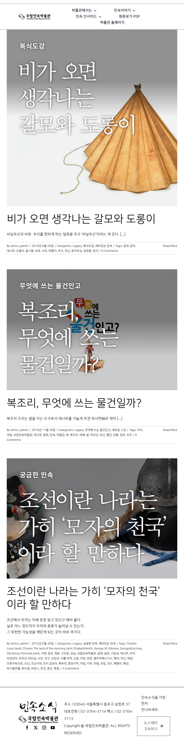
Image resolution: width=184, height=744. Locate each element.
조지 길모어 (50, 663)
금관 (107, 653)
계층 (57, 653)
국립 (9, 435)
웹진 (109, 435)
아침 (82, 658)
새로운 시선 (119, 430)
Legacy (77, 245)
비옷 (37, 250)
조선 (27, 663)
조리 (129, 435)
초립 (103, 663)
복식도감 (88, 245)
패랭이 (118, 663)
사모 (40, 658)
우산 (67, 250)
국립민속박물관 (22, 435)
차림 (96, 663)
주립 (82, 663)
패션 (126, 663)
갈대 (126, 245)
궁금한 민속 (90, 643)
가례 (43, 653)
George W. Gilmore (106, 648)
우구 (60, 250)
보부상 (23, 658)
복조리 (74, 435)
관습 (73, 653)
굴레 (100, 653)
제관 (130, 658)
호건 (43, 668)
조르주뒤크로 (15, 663)
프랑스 (35, 668)
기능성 (115, 653)
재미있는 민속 (103, 245)
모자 (132, 653)
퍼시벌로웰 (13, 668)
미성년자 (12, 658)
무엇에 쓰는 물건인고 (98, 430)
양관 (89, 658)
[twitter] (36, 728)
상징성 (55, 658)
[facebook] (27, 728)
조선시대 (36, 663)
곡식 (139, 430)
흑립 (56, 668)
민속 (52, 435)
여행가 (52, 250)
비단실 (32, 658)
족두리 (63, 663)
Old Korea (13, 653)
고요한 (65, 653)
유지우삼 (76, 250)
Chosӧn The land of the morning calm (47, 648)
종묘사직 (73, 663)
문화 (45, 435)
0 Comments (109, 250)
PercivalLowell (30, 653)
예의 (116, 658)
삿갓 (47, 658)
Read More (170, 245)
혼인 (50, 668)
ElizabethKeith (83, 648)
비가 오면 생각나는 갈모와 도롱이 (81, 219)
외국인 (94, 435)
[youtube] (53, 728)
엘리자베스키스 (103, 658)
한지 (95, 250)
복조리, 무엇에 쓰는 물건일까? (74, 403)
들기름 (30, 250)
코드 (109, 663)
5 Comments (70, 668)
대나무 (11, 250)
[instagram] (44, 728)
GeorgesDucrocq (131, 648)
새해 (82, 435)
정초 (122, 435)
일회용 (87, 250)
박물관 (61, 435)
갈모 (132, 245)
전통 (115, 435)
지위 (89, 663)
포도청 (26, 668)
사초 (44, 250)
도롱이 (20, 250)
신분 (76, 658)
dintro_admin (19, 245)
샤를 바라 (66, 658)
